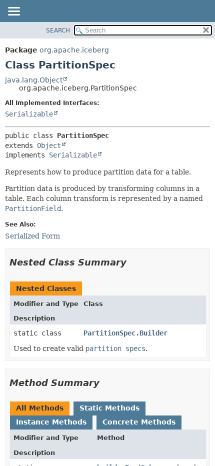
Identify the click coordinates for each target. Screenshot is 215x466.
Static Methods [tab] (110, 408)
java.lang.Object (33, 80)
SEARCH (58, 30)
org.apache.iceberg (74, 50)
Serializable (29, 114)
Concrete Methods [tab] (139, 422)
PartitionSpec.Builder (126, 333)
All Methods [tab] (40, 408)
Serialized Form (32, 236)
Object (49, 146)
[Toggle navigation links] (13, 12)
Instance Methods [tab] (51, 422)
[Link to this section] (134, 262)
